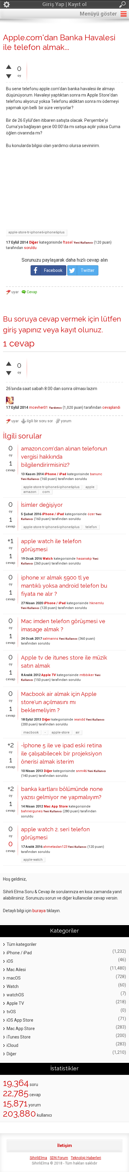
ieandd (79, 719)
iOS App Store (20, 1020)
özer (91, 514)
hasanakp (84, 559)
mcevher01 (38, 407)
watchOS (15, 994)
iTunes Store (19, 1037)
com (46, 492)
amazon (29, 492)
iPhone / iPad (55, 474)
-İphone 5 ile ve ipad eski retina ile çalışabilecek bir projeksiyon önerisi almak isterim (61, 753)
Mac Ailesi (16, 969)
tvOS (11, 1011)
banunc (96, 474)
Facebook (53, 270)
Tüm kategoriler (22, 944)
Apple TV (48, 675)
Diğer (33, 242)
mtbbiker (87, 675)
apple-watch (33, 860)
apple (90, 487)
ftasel (68, 242)
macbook (31, 732)
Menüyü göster (98, 14)
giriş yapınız (22, 329)
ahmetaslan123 (55, 847)
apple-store (61, 732)
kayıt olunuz (81, 329)
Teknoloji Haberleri (86, 1158)
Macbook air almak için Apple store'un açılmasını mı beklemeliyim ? (59, 702)
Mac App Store (56, 806)
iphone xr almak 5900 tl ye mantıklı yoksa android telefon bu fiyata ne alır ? (64, 585)
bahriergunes (32, 811)
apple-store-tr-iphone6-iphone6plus (36, 232)
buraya (39, 910)
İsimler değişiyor (42, 505)
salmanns (50, 639)
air (78, 732)
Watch (48, 559)
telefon (91, 527)
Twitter (87, 270)
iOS (10, 961)
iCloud (12, 1045)
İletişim (64, 1145)
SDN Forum (59, 1158)
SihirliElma (38, 1158)
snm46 (81, 771)
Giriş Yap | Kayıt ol (64, 4)
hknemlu (96, 603)
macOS (14, 978)
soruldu (30, 248)
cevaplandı (111, 407)
